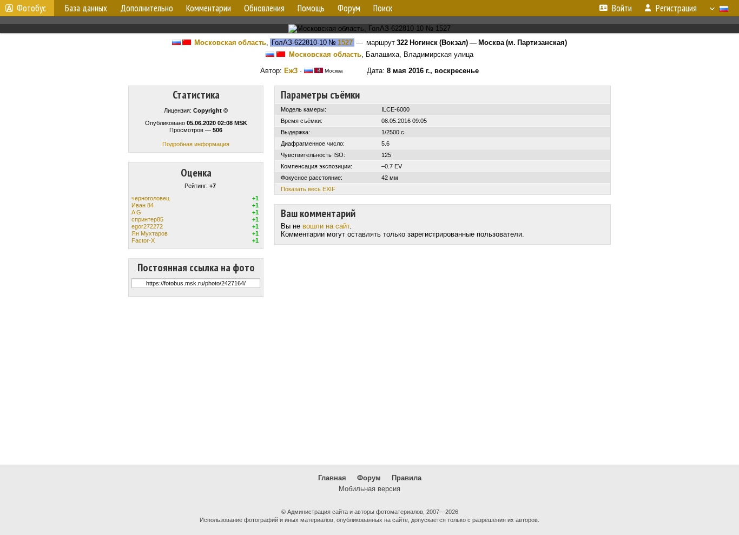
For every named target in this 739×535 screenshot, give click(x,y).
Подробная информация (195, 144)
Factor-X (143, 240)
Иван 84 (142, 205)
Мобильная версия (369, 489)
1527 (345, 42)
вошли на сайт (325, 226)
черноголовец (150, 198)
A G (136, 212)
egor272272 (147, 226)
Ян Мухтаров (149, 233)
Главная (332, 478)
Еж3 (291, 71)
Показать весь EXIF (308, 189)
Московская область (230, 42)
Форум (369, 478)
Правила (406, 478)
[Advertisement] (369, 380)
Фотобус (31, 8)
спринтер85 (147, 219)
